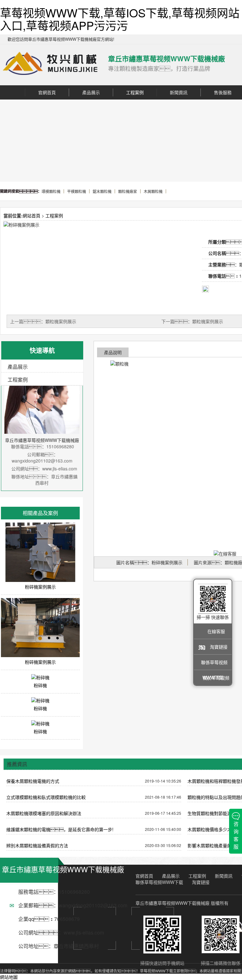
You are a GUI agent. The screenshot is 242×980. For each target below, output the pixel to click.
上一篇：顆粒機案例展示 (43, 321)
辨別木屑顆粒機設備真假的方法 (37, 845)
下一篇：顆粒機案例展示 (192, 321)
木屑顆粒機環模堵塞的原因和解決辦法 (43, 813)
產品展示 (91, 92)
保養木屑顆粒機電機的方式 (32, 781)
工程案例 (135, 92)
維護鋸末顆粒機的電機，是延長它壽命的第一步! (59, 829)
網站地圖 (9, 977)
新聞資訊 (178, 92)
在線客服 (216, 631)
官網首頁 (47, 92)
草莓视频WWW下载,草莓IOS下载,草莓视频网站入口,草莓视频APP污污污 (119, 18)
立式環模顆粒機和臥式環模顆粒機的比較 (46, 797)
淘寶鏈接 (219, 647)
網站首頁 (31, 215)
